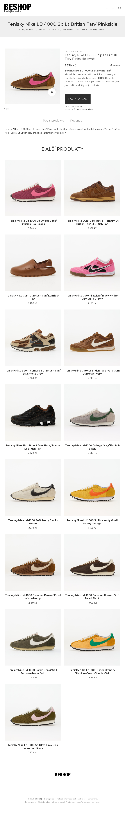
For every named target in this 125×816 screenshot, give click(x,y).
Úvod (20, 30)
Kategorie (31, 30)
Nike (6, 108)
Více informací (77, 99)
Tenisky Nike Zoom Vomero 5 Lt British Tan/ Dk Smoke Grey (33, 372)
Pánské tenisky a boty (48, 30)
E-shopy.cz (49, 799)
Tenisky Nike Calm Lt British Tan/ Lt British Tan (32, 297)
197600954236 (75, 106)
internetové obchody (73, 799)
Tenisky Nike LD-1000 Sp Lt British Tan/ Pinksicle (84, 30)
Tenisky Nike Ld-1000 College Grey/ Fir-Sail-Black (92, 447)
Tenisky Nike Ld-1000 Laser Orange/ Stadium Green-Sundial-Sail (92, 672)
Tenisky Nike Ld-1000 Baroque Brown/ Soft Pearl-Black (92, 597)
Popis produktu (53, 120)
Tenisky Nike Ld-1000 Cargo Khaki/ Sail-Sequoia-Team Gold (33, 672)
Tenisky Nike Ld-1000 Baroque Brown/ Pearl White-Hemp (33, 597)
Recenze (76, 120)
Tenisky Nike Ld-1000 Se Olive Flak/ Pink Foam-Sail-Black (32, 747)
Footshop (110, 81)
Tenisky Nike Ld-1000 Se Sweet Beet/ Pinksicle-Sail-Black (33, 222)
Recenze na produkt (74, 51)
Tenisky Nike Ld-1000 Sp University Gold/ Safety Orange (92, 522)
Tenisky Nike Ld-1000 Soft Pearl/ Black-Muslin (33, 522)
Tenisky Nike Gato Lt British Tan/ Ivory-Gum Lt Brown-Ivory (92, 372)
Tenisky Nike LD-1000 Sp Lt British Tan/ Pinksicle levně (91, 57)
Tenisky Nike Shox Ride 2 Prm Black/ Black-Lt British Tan (33, 447)
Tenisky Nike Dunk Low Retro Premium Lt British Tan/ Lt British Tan (92, 222)
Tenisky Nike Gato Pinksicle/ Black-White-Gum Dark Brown (92, 297)
